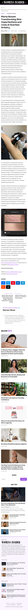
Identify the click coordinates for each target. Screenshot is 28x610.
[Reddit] (3, 287)
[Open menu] (3, 2)
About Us (8, 603)
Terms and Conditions (11, 604)
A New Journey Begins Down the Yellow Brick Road (17, 523)
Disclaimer (19, 604)
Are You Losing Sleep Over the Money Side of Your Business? (16, 563)
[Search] (25, 2)
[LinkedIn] (18, 283)
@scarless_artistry (13, 264)
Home (2, 7)
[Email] (8, 287)
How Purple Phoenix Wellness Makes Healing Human (16, 590)
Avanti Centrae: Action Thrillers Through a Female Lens (17, 530)
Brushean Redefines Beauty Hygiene (14, 444)
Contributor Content (11, 13)
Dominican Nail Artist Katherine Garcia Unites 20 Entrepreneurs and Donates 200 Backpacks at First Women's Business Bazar (16, 595)
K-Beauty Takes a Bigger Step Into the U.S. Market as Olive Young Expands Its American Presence (13, 352)
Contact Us (13, 603)
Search (24, 479)
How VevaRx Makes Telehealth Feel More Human (17, 515)
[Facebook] (3, 283)
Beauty (3, 13)
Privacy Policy (19, 603)
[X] (8, 283)
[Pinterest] (13, 283)
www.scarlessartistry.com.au (9, 262)
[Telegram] (23, 283)
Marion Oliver (4, 30)
